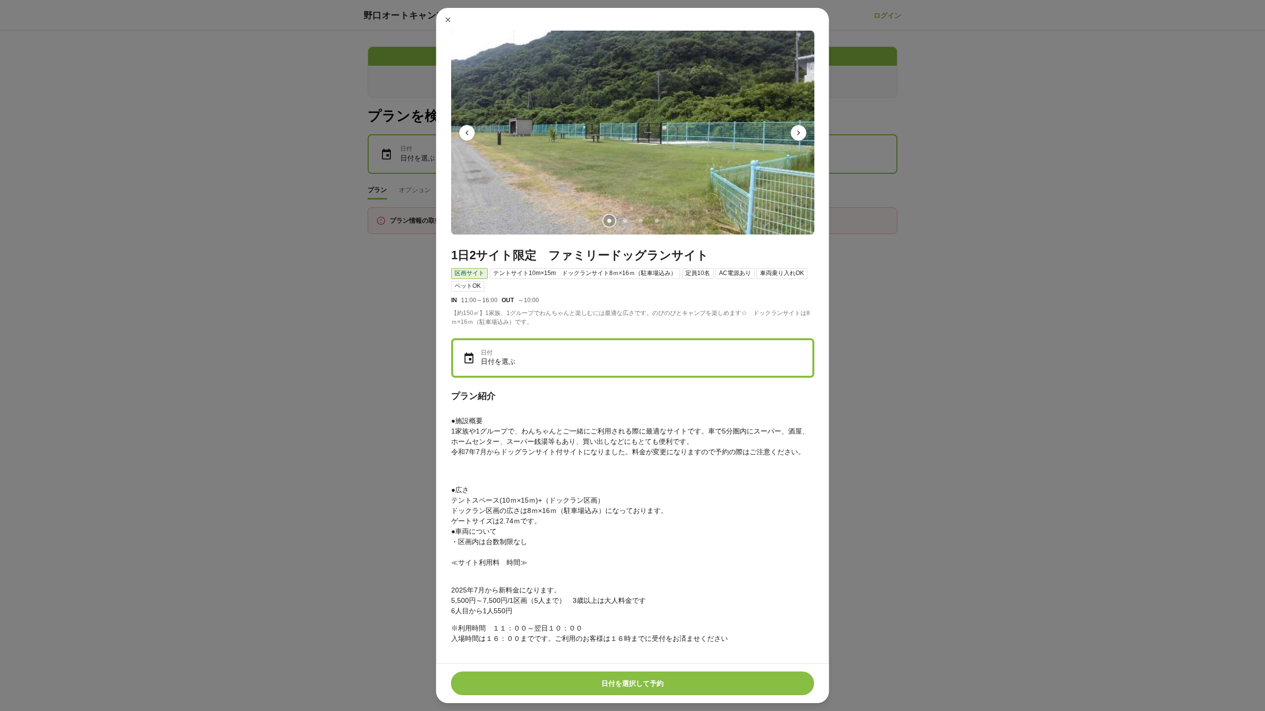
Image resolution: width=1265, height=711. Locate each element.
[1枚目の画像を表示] (609, 221)
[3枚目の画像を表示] (640, 221)
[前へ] (467, 133)
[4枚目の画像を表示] (656, 221)
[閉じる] (448, 20)
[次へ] (798, 133)
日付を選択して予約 (632, 683)
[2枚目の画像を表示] (625, 221)
